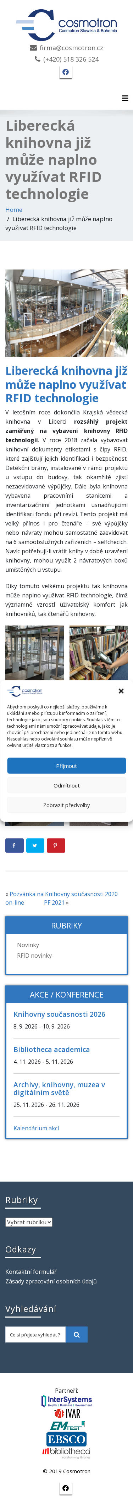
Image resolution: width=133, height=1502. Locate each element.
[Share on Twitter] (35, 845)
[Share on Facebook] (14, 845)
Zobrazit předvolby (66, 804)
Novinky (28, 944)
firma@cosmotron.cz (71, 47)
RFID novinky (34, 955)
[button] (121, 691)
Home (13, 209)
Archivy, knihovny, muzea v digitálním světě (59, 1088)
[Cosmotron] (66, 21)
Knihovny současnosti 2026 (59, 1014)
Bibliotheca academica (51, 1049)
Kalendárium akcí (36, 1128)
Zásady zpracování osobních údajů (51, 1281)
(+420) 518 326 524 (71, 59)
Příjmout (66, 765)
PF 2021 (54, 902)
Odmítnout (67, 785)
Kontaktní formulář (31, 1272)
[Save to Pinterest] (56, 845)
